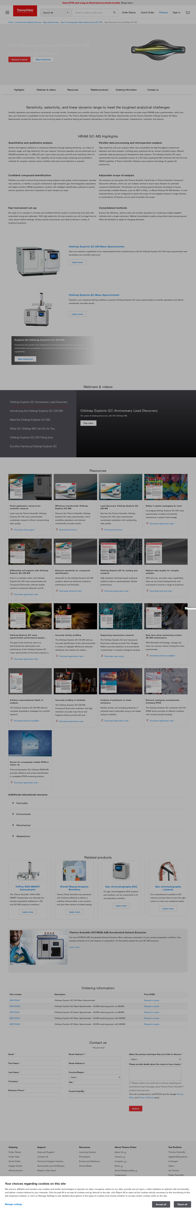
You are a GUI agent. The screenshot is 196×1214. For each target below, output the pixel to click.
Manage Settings (13, 1204)
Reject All (182, 1204)
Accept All (161, 1204)
